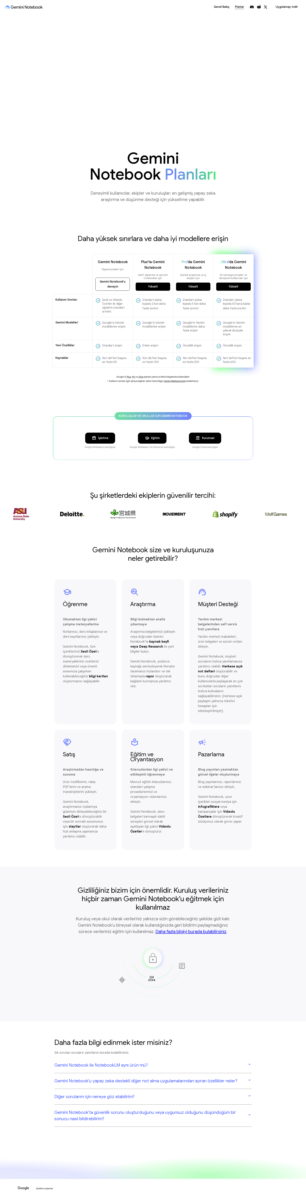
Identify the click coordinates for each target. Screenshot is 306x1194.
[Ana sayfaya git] (24, 7)
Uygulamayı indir (287, 7)
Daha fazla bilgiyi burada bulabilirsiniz (190, 931)
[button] (153, 1065)
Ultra (140, 376)
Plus (129, 376)
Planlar (239, 7)
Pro (133, 376)
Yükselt (153, 286)
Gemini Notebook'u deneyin (113, 284)
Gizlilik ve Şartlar (44, 1188)
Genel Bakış (221, 7)
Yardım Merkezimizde (174, 381)
